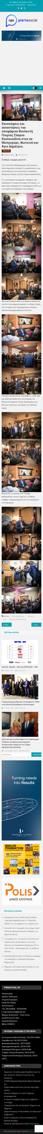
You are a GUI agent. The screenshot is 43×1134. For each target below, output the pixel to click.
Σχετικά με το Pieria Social (16, 5)
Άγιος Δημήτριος (18, 616)
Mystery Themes (33, 1131)
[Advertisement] (21, 64)
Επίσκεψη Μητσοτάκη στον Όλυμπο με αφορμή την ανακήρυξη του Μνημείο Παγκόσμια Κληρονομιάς (22, 959)
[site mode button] (34, 88)
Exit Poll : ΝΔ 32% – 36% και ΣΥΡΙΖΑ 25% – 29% (20, 667)
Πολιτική (6, 151)
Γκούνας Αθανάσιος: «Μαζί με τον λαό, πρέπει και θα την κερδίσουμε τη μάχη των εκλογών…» (37, 625)
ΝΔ (5, 619)
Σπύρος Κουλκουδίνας (18, 619)
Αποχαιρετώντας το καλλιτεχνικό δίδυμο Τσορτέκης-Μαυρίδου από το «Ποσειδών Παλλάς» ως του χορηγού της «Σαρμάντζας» (21, 920)
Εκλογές (31, 616)
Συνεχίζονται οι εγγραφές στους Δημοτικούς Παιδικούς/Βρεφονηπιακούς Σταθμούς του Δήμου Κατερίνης (22, 931)
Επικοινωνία (32, 5)
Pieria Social (22, 155)
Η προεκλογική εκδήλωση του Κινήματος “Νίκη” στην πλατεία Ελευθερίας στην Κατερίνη (21, 703)
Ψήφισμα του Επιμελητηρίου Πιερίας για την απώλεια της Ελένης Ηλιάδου (21, 968)
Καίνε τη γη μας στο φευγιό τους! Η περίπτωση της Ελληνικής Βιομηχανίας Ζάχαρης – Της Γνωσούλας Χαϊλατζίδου (8, 625)
